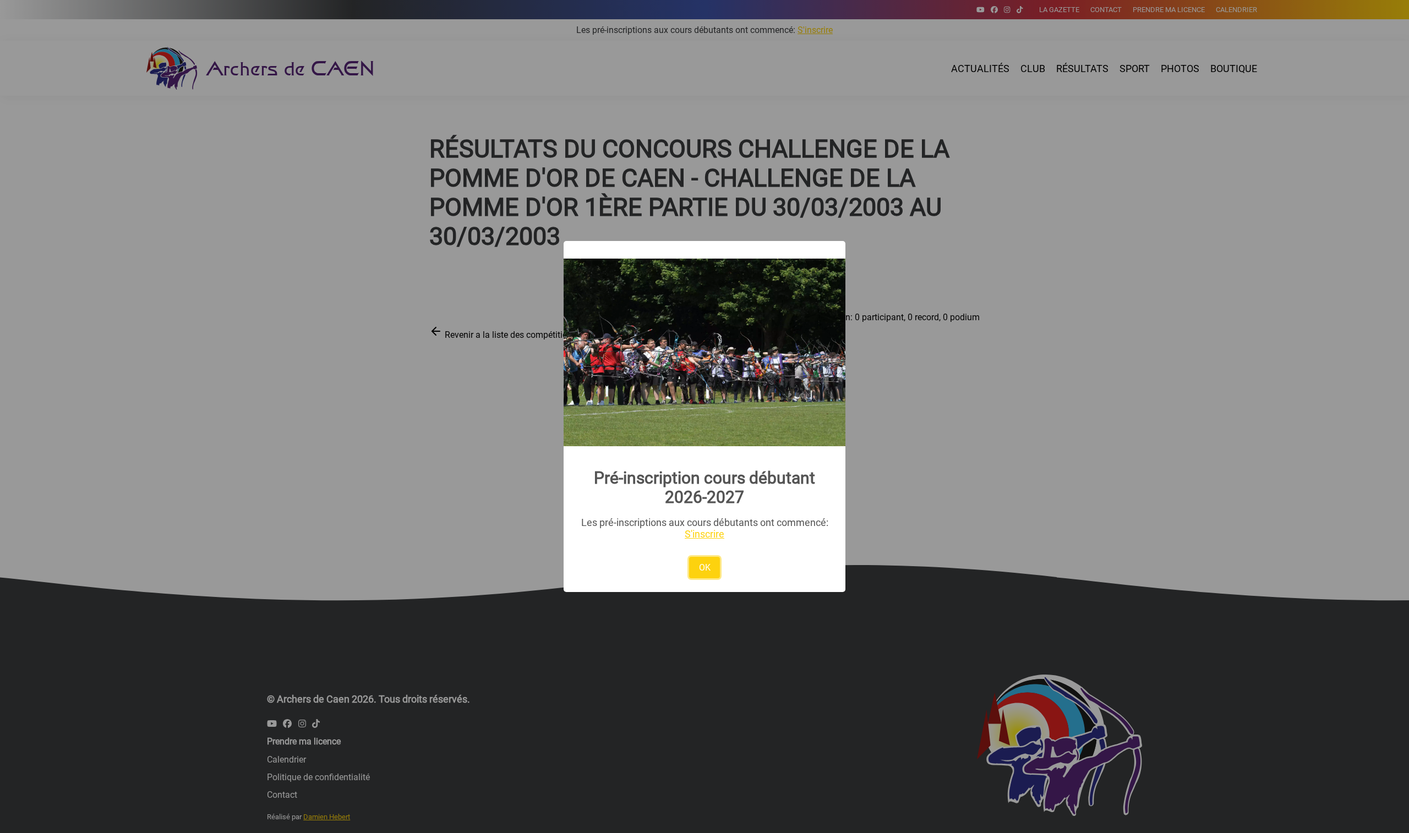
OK (705, 567)
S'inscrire (704, 534)
